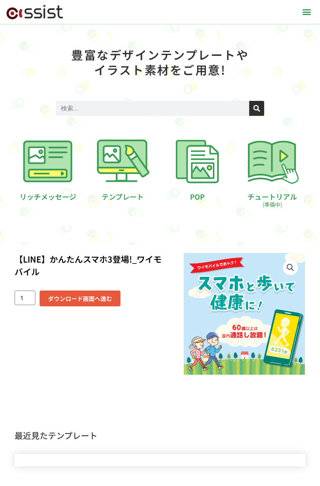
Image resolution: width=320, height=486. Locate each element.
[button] (307, 12)
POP (197, 196)
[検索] (256, 108)
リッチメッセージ (48, 196)
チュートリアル (272, 199)
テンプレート (123, 196)
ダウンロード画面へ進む (80, 298)
